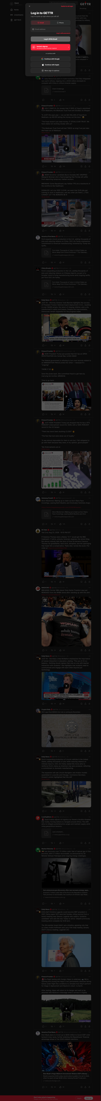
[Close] (29, 6)
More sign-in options (52, 71)
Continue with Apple (52, 65)
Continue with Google (52, 59)
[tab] (40, 23)
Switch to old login (67, 6)
